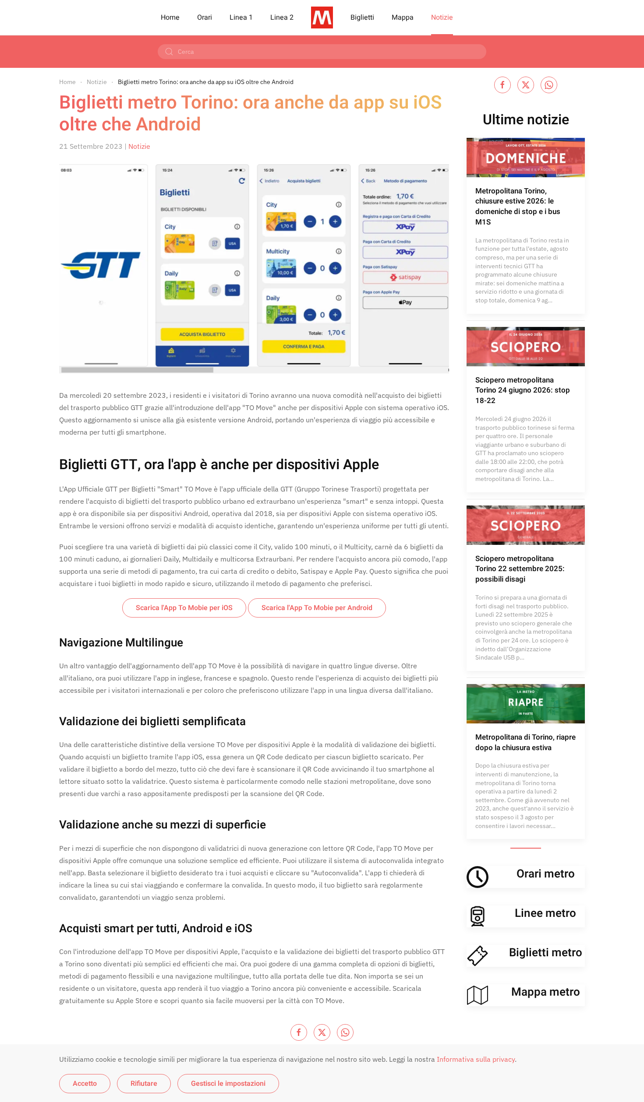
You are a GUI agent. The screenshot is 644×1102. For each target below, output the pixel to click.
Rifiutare (144, 1083)
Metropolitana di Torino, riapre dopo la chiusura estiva (525, 742)
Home (170, 17)
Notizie (442, 17)
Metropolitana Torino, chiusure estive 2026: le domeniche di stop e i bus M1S (517, 207)
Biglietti (362, 17)
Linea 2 (282, 17)
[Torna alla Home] (322, 17)
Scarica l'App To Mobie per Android (317, 608)
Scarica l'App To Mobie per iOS (184, 608)
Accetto (85, 1083)
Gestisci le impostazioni (228, 1083)
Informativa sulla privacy (476, 1059)
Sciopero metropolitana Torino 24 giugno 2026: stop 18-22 (522, 391)
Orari (204, 17)
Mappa (403, 17)
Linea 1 (241, 17)
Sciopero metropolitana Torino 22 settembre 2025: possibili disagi (520, 569)
